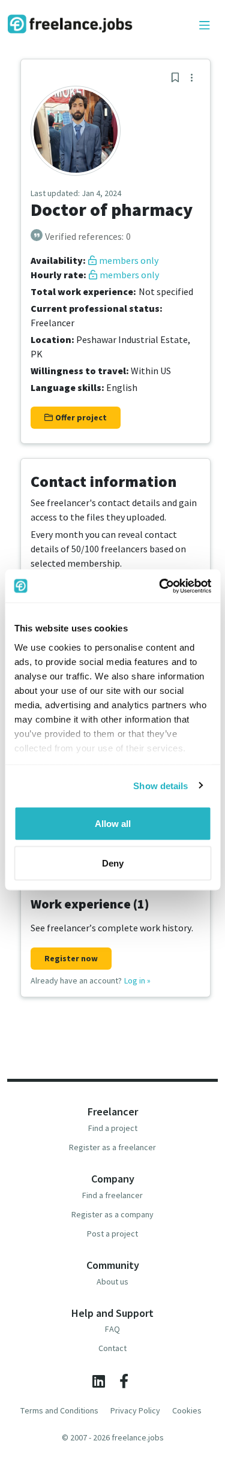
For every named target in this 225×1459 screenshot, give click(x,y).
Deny (113, 863)
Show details (160, 785)
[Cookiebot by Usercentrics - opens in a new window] (160, 586)
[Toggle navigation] (204, 26)
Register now (71, 958)
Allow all (113, 824)
